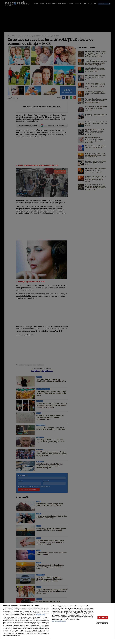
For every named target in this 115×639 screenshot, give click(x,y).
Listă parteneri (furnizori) (59, 621)
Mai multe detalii (40, 614)
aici (40, 627)
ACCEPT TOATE (103, 617)
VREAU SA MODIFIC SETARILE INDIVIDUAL (102, 622)
